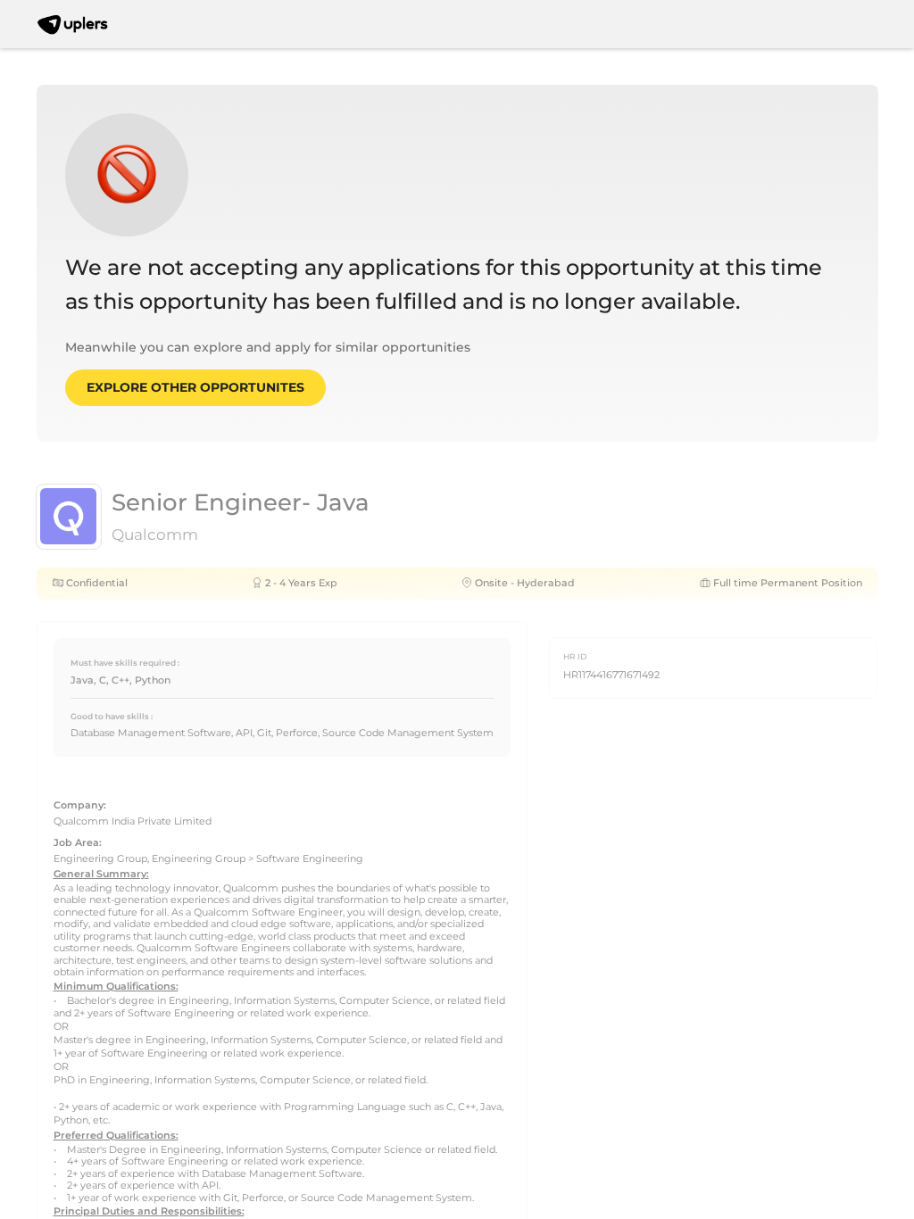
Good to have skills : (112, 716)
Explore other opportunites (195, 387)
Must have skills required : (125, 663)
